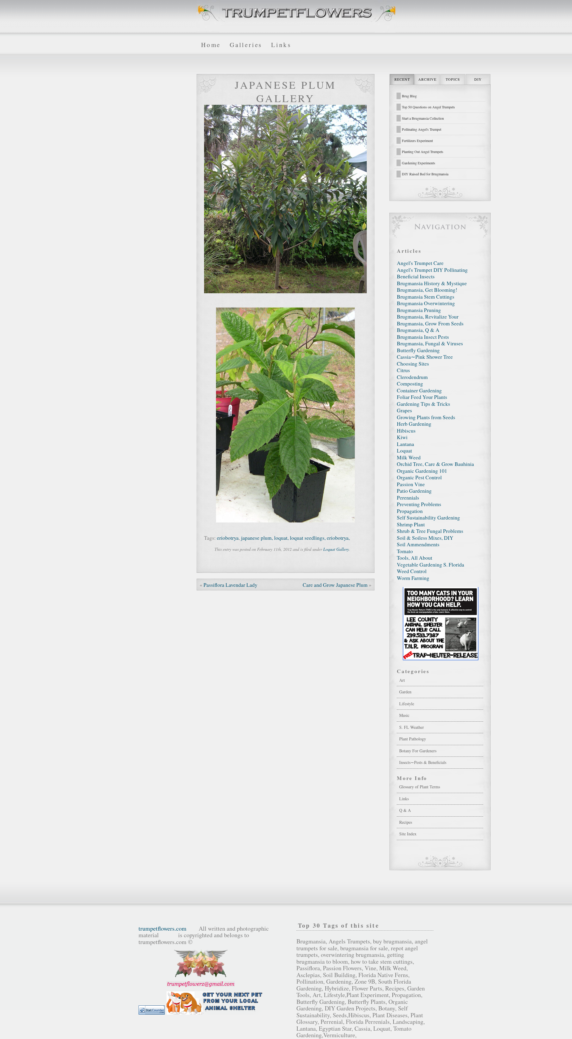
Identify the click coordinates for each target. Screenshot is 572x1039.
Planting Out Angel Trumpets (422, 151)
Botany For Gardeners (417, 750)
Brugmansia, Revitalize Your (427, 316)
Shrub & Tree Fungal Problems (430, 531)
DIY (478, 79)
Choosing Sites (413, 363)
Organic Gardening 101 (422, 470)
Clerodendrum (412, 377)
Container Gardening (419, 390)
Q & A (405, 810)
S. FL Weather (411, 727)
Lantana (405, 444)
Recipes (405, 822)
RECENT (402, 79)
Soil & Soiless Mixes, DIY (425, 537)
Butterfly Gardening (418, 350)
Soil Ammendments (418, 544)
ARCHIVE (427, 79)
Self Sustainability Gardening (428, 517)
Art (402, 680)
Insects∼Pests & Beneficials (422, 762)
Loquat (404, 450)
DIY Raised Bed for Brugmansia (425, 173)
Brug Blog (409, 95)
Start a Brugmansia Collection (423, 118)
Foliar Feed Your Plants (422, 397)
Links (281, 44)
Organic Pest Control (419, 477)
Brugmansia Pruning (419, 310)
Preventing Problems (419, 504)
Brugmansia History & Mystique (432, 283)
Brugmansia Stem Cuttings (425, 296)
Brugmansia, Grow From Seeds (430, 323)
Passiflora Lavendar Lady (230, 584)
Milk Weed (409, 457)
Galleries (246, 44)
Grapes (404, 410)
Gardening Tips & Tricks (423, 403)
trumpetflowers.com (162, 928)
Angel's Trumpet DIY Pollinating (432, 269)
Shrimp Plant (411, 524)
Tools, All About (414, 557)
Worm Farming (413, 578)
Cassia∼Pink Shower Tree (425, 356)
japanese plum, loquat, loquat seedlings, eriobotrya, (295, 537)
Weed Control (412, 571)
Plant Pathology (412, 739)
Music (404, 715)
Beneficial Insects (416, 276)
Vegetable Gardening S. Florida (430, 564)
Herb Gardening (414, 423)
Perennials (408, 497)
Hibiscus (406, 430)
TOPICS (453, 79)
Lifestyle (406, 703)
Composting (410, 383)
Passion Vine (411, 484)
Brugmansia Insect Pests (423, 336)
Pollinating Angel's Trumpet (421, 129)
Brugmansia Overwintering (426, 303)
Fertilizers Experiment (417, 140)
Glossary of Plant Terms (419, 787)
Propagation (410, 511)
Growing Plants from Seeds (426, 417)
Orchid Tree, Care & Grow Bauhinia (435, 464)
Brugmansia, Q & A (418, 330)
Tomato (405, 551)
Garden (405, 692)
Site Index (407, 834)
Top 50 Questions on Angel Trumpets (428, 106)
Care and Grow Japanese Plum (335, 584)
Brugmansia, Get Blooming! (427, 289)
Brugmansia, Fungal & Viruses (430, 343)
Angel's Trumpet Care (420, 263)
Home (211, 44)
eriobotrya (228, 537)
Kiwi (402, 437)
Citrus (403, 370)
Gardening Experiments (418, 162)
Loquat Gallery (336, 549)
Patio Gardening (414, 490)
